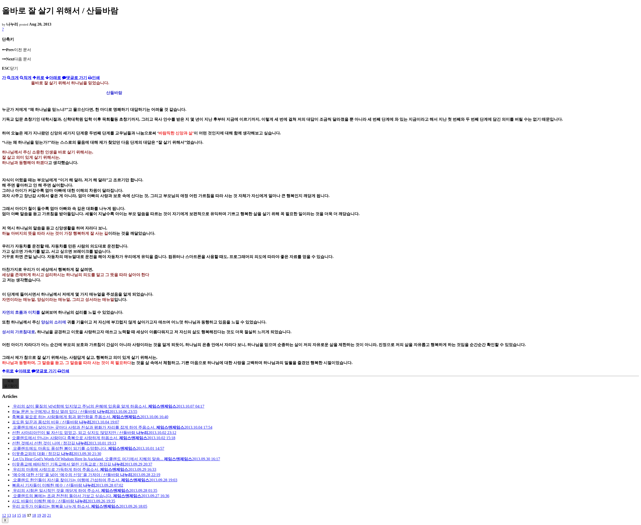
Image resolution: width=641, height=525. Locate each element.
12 (4, 515)
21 (49, 515)
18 (34, 515)
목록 (10, 383)
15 (19, 515)
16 (24, 515)
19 (39, 515)
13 (9, 515)
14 (14, 515)
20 (44, 515)
